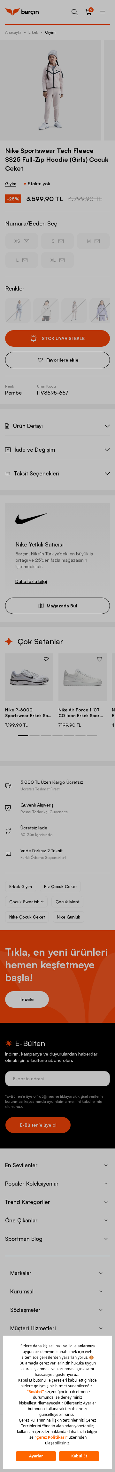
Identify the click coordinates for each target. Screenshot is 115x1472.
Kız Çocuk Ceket (60, 886)
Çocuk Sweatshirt (26, 901)
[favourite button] (46, 659)
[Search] (75, 12)
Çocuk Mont (67, 901)
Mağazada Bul (62, 605)
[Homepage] (22, 12)
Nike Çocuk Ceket (27, 916)
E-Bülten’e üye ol (38, 1125)
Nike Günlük (68, 916)
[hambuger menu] (103, 12)
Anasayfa (13, 32)
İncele (27, 999)
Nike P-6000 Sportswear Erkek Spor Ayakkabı (29, 712)
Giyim (50, 32)
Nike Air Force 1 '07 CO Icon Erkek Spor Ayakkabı (79, 712)
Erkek (33, 32)
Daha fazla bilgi (31, 581)
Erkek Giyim (20, 886)
